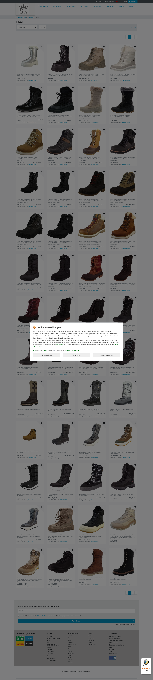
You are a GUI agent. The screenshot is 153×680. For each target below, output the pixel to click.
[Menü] (149, 659)
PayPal (49, 350)
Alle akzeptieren (46, 355)
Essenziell (39, 350)
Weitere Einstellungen (72, 350)
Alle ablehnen (76, 355)
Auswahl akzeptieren (106, 355)
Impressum (59, 344)
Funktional (60, 350)
